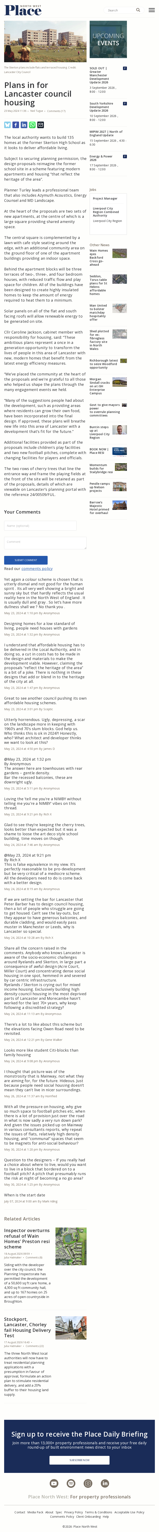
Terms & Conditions (98, 1512)
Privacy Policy (73, 1512)
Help (106, 1517)
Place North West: (48, 1496)
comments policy (37, 568)
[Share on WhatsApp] (32, 125)
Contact (19, 1512)
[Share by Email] (40, 125)
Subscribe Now (79, 1460)
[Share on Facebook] (15, 125)
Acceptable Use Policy (129, 1512)
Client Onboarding (88, 1517)
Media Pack (35, 1512)
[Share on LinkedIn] (24, 125)
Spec (59, 1512)
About (49, 1512)
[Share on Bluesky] (7, 125)
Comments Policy (62, 1517)
